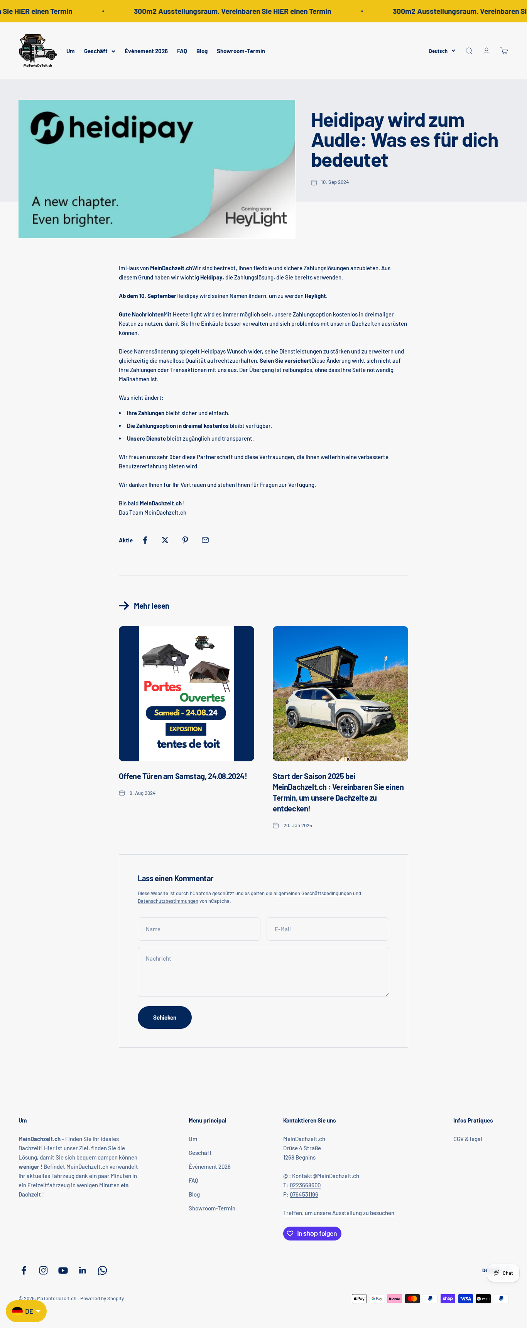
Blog (202, 50)
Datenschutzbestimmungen (168, 901)
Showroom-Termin (241, 50)
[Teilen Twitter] (165, 540)
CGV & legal (467, 1138)
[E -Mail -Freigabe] (205, 540)
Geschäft (96, 50)
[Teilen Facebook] (145, 540)
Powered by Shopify (102, 1298)
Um (70, 50)
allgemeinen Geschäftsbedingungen (313, 893)
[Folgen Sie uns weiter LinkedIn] (83, 1270)
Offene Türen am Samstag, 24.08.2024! (183, 776)
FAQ (182, 50)
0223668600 (305, 1185)
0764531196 (304, 1194)
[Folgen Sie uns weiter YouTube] (63, 1270)
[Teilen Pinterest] (185, 540)
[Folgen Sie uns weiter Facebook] (24, 1270)
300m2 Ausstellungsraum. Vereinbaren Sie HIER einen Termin (225, 11)
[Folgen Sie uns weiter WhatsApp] (102, 1270)
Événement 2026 (146, 50)
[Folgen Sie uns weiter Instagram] (43, 1270)
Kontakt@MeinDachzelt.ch (325, 1175)
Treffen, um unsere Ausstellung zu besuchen (338, 1212)
